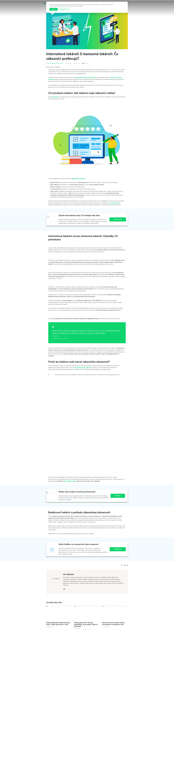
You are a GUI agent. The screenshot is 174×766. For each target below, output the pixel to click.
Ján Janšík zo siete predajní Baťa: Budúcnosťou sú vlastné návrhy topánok (112, 624)
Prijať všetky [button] (53, 9)
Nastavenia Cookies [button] (64, 9)
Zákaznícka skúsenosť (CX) (57, 63)
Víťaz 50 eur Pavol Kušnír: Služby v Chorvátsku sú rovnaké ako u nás (85, 623)
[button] (83, 629)
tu (81, 6)
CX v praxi (48, 63)
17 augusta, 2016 (77, 626)
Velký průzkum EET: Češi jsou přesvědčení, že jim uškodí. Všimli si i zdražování (58, 624)
